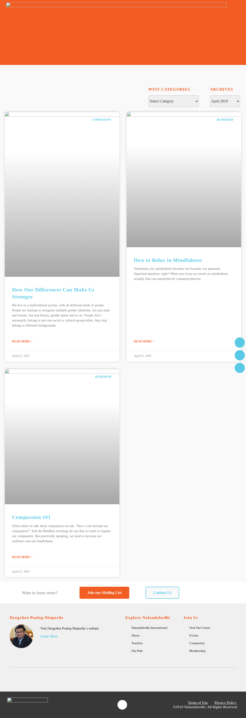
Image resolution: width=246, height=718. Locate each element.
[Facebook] (122, 705)
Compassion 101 (31, 517)
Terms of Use (198, 703)
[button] (237, 32)
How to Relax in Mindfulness (168, 260)
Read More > (22, 341)
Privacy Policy (225, 703)
